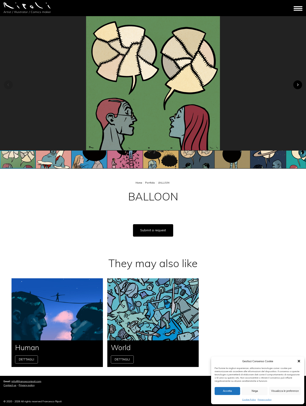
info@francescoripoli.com (26, 381)
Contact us (10, 385)
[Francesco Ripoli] (28, 8)
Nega (255, 390)
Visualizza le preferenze (285, 390)
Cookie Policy (249, 399)
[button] (299, 361)
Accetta (227, 390)
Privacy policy (264, 399)
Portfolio (150, 182)
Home (139, 182)
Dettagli (57, 322)
